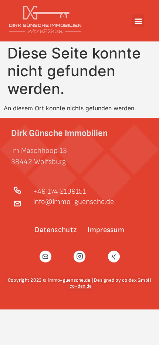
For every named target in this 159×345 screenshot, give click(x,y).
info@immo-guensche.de (73, 201)
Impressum (106, 229)
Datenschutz (56, 229)
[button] (138, 20)
